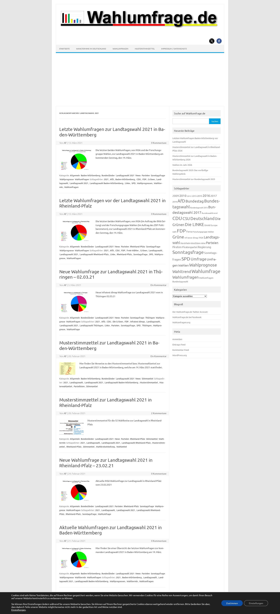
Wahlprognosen (144, 183)
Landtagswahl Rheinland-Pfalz (94, 254)
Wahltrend (181, 271)
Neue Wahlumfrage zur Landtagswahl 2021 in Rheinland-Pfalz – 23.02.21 (105, 462)
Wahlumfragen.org (181, 322)
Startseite (64, 48)
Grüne (178, 236)
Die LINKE (194, 224)
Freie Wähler (133, 250)
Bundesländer (108, 175)
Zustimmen (232, 603)
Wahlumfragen (120, 48)
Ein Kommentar (158, 285)
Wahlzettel (122, 446)
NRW (203, 243)
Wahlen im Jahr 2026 (182, 164)
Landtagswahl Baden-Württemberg (106, 183)
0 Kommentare (158, 142)
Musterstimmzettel (145, 48)
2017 (213, 195)
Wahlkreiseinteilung (105, 446)
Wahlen (183, 265)
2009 (175, 195)
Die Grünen (118, 321)
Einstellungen (18, 609)
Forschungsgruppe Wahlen (203, 231)
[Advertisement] (140, 79)
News (138, 175)
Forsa (189, 231)
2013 (194, 196)
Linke (127, 183)
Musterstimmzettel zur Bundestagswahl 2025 (193, 179)
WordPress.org (179, 355)
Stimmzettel (147, 378)
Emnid (207, 225)
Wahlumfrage (73, 329)
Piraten (177, 247)
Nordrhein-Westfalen (190, 243)
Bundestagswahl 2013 (199, 207)
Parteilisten (79, 386)
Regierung (204, 247)
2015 (199, 195)
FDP (144, 179)
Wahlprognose (67, 179)
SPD (133, 183)
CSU (186, 218)
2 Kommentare (158, 413)
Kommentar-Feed (180, 349)
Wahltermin (80, 577)
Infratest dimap (137, 321)
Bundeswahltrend (209, 213)
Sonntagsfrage (158, 175)
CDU (139, 179)
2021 (106, 179)
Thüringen (150, 317)
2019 (174, 201)
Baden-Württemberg (90, 175)
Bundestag (195, 201)
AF (65, 142)
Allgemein (75, 175)
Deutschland (202, 218)
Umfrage (198, 259)
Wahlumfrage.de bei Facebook (186, 317)
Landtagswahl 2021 (125, 175)
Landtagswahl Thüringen (91, 325)
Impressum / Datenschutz (174, 48)
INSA (201, 237)
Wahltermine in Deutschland (91, 48)
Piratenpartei (189, 247)
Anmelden (177, 339)
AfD (112, 179)
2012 (189, 196)
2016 (206, 195)
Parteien (146, 175)
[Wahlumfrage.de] (140, 26)
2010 (183, 195)
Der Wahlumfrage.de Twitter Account (190, 311)
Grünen (151, 179)
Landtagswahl (155, 250)
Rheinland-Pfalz (137, 246)
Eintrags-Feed (179, 344)
